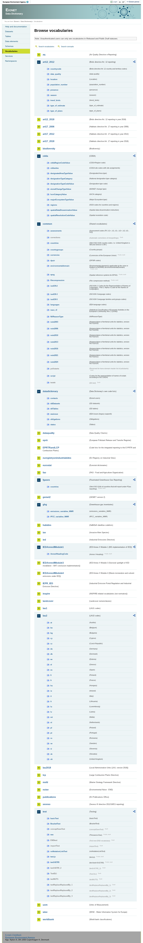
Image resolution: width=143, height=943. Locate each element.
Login (115, 2)
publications (49, 797)
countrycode (55, 69)
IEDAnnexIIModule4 (53, 573)
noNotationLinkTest (58, 851)
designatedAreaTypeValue (61, 173)
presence (54, 90)
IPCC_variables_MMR (59, 517)
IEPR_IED (48, 583)
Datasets (9, 31)
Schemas (9, 46)
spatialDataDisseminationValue (63, 210)
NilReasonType (56, 317)
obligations (55, 419)
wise (45, 912)
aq (44, 54)
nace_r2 (53, 310)
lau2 (45, 615)
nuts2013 (54, 342)
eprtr (45, 440)
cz (51, 644)
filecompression (57, 280)
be (51, 628)
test (45, 811)
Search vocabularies (46, 46)
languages (54, 305)
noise (46, 789)
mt (51, 717)
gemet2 (47, 497)
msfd (45, 782)
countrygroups (56, 250)
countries (54, 243)
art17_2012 (48, 134)
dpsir (52, 261)
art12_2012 (48, 62)
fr (51, 680)
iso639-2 (54, 286)
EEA (16, 2)
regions (53, 205)
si (51, 749)
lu (51, 707)
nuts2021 (54, 355)
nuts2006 (54, 329)
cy (51, 638)
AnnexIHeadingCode (59, 554)
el (51, 665)
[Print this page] (120, 2)
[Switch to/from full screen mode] (124, 2)
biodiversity (49, 148)
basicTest (54, 818)
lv (51, 712)
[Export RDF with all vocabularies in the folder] (134, 62)
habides (47, 525)
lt (51, 701)
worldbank (48, 919)
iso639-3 (54, 294)
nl (51, 722)
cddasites (54, 168)
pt (51, 733)
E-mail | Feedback (13, 935)
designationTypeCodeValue (62, 184)
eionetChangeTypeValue (60, 189)
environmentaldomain (59, 266)
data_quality (55, 74)
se (51, 743)
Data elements (11, 41)
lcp (44, 775)
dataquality (48, 433)
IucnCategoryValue (58, 194)
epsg (52, 275)
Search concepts (67, 46)
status (53, 425)
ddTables (54, 409)
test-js (53, 857)
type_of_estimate (57, 106)
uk (51, 759)
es (51, 670)
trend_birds (55, 100)
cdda (45, 156)
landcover (48, 601)
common (47, 224)
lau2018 (47, 768)
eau (51, 835)
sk (51, 754)
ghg (45, 504)
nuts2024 (54, 362)
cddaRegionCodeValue (60, 163)
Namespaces (11, 61)
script (52, 376)
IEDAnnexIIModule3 (53, 563)
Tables (8, 36)
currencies (54, 255)
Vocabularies (11, 51)
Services (9, 56)
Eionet (16, 21)
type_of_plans (56, 111)
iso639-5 (54, 299)
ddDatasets (55, 404)
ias (44, 532)
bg (51, 633)
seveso (46, 804)
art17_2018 (48, 141)
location (53, 79)
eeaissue (54, 414)
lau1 (45, 608)
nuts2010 (54, 335)
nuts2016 (54, 349)
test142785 (54, 862)
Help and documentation (16, 26)
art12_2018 (48, 119)
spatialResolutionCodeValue (62, 215)
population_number (58, 85)
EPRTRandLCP (51, 447)
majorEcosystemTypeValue (62, 200)
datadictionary (50, 391)
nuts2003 (54, 322)
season (53, 95)
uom (45, 905)
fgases (46, 480)
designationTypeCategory (61, 179)
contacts (54, 398)
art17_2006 (48, 126)
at (51, 623)
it (51, 696)
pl (51, 728)
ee (51, 659)
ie (51, 691)
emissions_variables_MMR (61, 511)
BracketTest (55, 824)
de (51, 649)
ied (44, 540)
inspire (46, 594)
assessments (56, 231)
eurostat (47, 465)
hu (51, 686)
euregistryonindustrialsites (57, 458)
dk (51, 654)
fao (44, 472)
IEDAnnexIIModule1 (53, 547)
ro (51, 738)
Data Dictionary (26, 21)
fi (51, 675)
